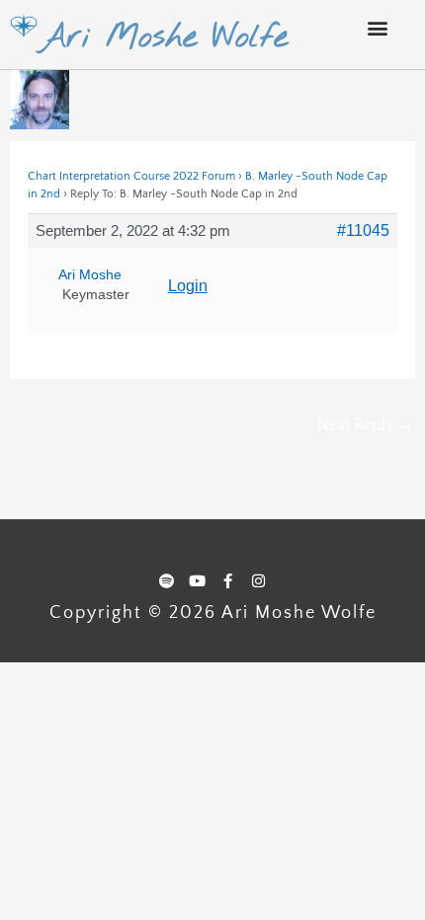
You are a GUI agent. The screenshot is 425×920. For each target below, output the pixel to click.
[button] (377, 27)
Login (188, 285)
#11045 (363, 230)
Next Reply (365, 424)
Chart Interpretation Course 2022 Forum (131, 176)
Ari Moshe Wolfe (164, 37)
